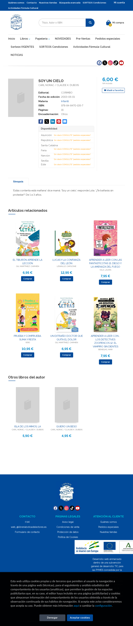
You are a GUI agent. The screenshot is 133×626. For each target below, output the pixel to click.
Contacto (32, 2)
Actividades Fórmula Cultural (23, 8)
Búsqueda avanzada (69, 2)
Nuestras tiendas (48, 2)
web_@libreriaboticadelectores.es (29, 527)
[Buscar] (90, 23)
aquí (76, 605)
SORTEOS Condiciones (94, 2)
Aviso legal (68, 522)
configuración (103, 605)
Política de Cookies (68, 537)
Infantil (65, 101)
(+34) (27, 522)
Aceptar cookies (80, 617)
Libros (24, 38)
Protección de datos (68, 532)
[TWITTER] (104, 62)
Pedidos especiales (108, 527)
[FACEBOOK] (99, 62)
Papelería (41, 38)
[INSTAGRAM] (110, 62)
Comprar (27, 278)
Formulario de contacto (27, 532)
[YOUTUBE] (121, 62)
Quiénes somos (16, 2)
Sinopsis (18, 181)
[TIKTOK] (115, 62)
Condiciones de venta (67, 527)
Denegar (52, 617)
